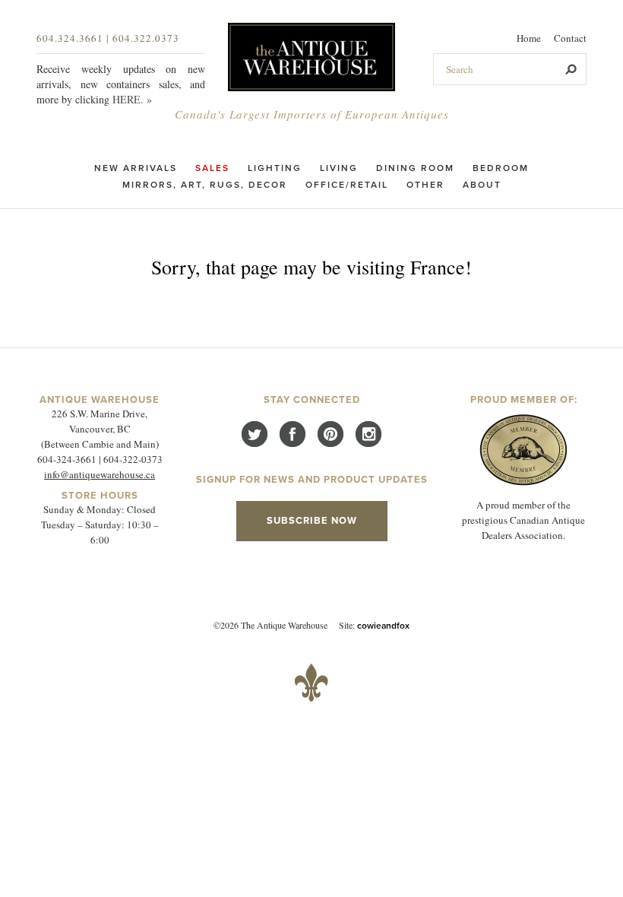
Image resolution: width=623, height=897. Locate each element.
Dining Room (415, 168)
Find (292, 434)
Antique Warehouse (311, 57)
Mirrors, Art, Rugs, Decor (204, 184)
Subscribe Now (312, 521)
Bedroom (501, 168)
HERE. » (132, 99)
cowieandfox (383, 625)
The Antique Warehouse (311, 683)
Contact (570, 38)
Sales (212, 168)
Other (425, 184)
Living (339, 168)
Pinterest (330, 434)
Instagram (368, 434)
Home (529, 38)
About (482, 184)
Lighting (275, 168)
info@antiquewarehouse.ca (99, 474)
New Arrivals (135, 168)
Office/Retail (346, 184)
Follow (254, 434)
